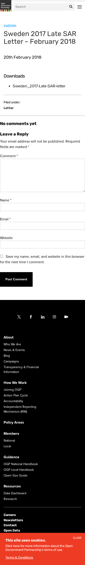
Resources (12, 486)
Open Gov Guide (15, 475)
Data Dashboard (15, 493)
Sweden (10, 26)
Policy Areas (14, 422)
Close (77, 537)
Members (11, 433)
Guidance (11, 457)
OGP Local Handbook (19, 470)
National (9, 441)
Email (5, 219)
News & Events (14, 350)
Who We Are (12, 344)
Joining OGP (12, 390)
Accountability (13, 401)
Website (6, 238)
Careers (10, 515)
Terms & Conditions (19, 558)
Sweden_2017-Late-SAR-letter (39, 86)
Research (10, 499)
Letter (9, 108)
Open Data (12, 530)
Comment (9, 156)
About (8, 337)
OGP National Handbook (21, 464)
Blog (7, 356)
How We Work (15, 382)
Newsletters (13, 520)
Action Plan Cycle (16, 395)
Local (7, 446)
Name (5, 200)
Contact (10, 525)
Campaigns (11, 361)
